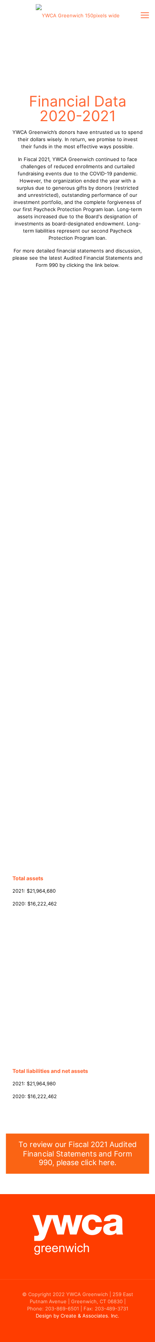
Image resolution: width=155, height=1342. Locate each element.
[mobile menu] (144, 15)
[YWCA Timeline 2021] (77, 15)
